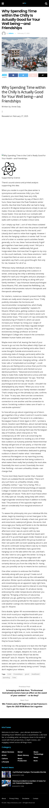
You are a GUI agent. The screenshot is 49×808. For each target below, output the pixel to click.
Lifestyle (5, 762)
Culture (5, 758)
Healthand (35, 674)
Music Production (22, 759)
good (27, 674)
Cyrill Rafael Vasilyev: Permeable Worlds (29, 772)
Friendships (18, 674)
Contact (35, 798)
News (36, 757)
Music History (23, 755)
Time (14, 678)
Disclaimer (25, 798)
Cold (9, 674)
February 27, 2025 (24, 33)
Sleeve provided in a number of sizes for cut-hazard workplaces (29, 782)
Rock (36, 761)
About (4, 798)
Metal (20, 752)
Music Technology (38, 753)
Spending (6, 678)
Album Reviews (8, 752)
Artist (4, 755)
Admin (11, 33)
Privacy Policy (14, 798)
